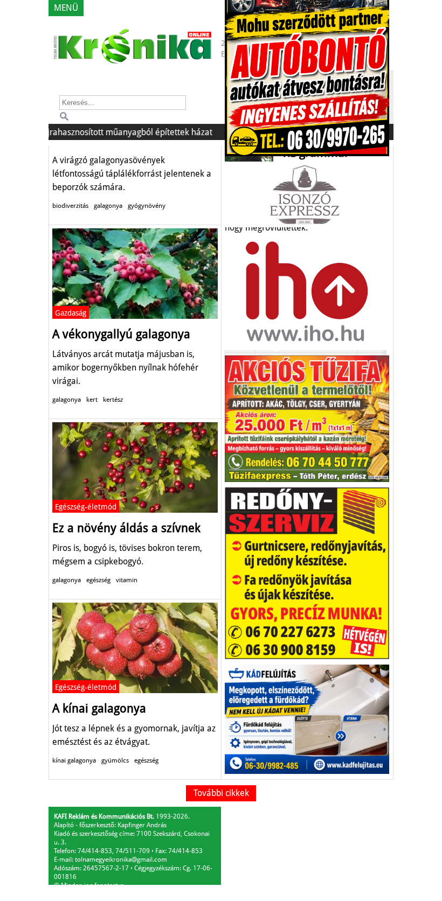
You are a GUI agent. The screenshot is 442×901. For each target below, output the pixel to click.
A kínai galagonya (99, 708)
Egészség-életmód (85, 506)
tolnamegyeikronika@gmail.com (121, 859)
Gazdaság (70, 313)
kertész (113, 399)
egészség (98, 580)
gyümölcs (115, 760)
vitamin (126, 580)
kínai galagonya (74, 760)
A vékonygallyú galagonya (121, 334)
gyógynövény (146, 205)
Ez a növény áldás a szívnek (126, 528)
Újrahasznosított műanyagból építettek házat (112, 132)
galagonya (108, 205)
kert (92, 399)
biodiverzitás (70, 205)
